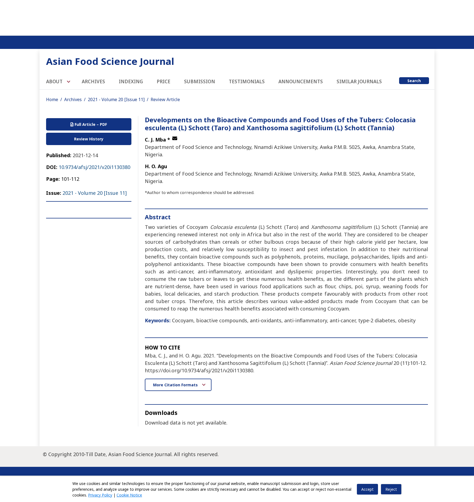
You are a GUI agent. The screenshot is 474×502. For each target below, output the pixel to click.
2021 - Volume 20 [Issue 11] (116, 99)
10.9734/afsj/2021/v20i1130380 (94, 167)
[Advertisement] (237, 16)
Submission (199, 81)
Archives (93, 81)
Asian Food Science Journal (110, 61)
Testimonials (247, 81)
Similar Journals (359, 81)
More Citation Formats (176, 384)
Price (163, 81)
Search (414, 80)
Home (52, 99)
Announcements (300, 81)
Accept (367, 489)
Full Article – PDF (90, 124)
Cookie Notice (129, 495)
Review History (88, 139)
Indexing (131, 81)
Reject (391, 489)
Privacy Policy (100, 495)
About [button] (55, 81)
